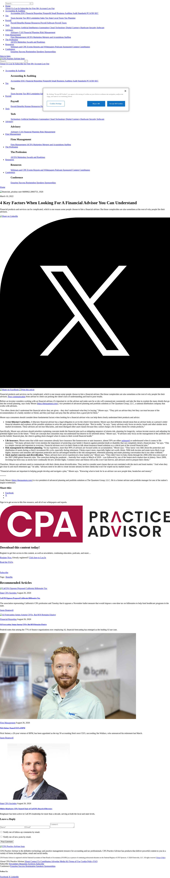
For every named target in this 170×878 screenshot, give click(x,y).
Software (100, 28)
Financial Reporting (34, 13)
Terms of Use (75, 861)
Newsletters (14, 864)
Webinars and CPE (19, 47)
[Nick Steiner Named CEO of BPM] (68, 718)
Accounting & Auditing (15, 11)
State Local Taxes (56, 18)
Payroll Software (48, 23)
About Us (9, 8)
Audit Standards (80, 13)
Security (93, 28)
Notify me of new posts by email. (17, 837)
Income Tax (21, 18)
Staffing (67, 37)
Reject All (96, 103)
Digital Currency (73, 28)
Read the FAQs (6, 562)
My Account (41, 8)
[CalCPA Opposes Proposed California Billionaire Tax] (23, 588)
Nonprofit (47, 13)
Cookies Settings (55, 103)
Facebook (4, 877)
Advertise (55, 861)
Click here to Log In (37, 557)
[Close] (125, 91)
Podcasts (59, 47)
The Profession (11, 39)
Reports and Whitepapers (44, 47)
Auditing (69, 13)
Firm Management (13, 35)
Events (30, 47)
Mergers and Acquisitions (53, 37)
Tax (6, 16)
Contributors (84, 47)
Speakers (41, 51)
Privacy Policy (160, 858)
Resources (9, 44)
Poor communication (16, 396)
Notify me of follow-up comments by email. (21, 832)
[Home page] (12, 58)
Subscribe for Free (28, 8)
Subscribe (4, 572)
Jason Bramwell (6, 610)
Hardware (84, 28)
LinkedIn (15, 877)
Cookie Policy (87, 861)
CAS (21, 32)
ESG (23, 13)
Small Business (58, 13)
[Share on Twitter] (85, 387)
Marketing (37, 37)
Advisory (9, 30)
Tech (7, 25)
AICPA (29, 37)
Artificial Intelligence (30, 28)
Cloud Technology (58, 28)
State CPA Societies (8, 593)
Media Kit (64, 861)
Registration (31, 51)
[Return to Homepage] (12, 846)
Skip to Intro (5, 56)
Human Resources (33, 23)
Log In (17, 8)
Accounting (16, 13)
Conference (10, 49)
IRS (28, 18)
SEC (96, 13)
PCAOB (90, 13)
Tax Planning (69, 18)
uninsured (126, 440)
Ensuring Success (18, 51)
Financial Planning (32, 32)
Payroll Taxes (61, 23)
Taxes (13, 18)
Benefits (21, 23)
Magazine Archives (27, 864)
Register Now (6, 557)
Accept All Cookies (116, 103)
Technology (16, 28)
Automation (44, 28)
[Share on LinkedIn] (9, 216)
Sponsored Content (71, 47)
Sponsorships (50, 51)
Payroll (8, 20)
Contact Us (35, 861)
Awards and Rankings (35, 42)
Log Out (50, 8)
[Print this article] (26, 390)
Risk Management (47, 32)
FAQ (95, 861)
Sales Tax (44, 18)
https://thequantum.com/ (47, 403)
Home (7, 6)
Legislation (35, 18)
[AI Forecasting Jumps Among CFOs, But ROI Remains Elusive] (28, 615)
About (27, 861)
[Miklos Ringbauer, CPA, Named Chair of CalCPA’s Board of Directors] (36, 799)
